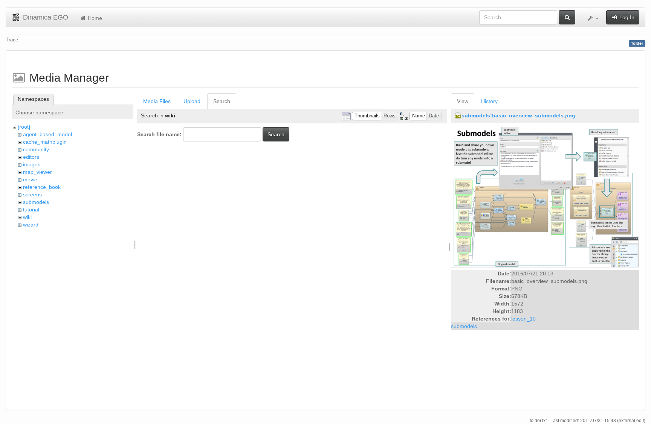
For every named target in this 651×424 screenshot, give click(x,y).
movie (30, 179)
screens (32, 194)
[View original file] (545, 197)
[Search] (567, 17)
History (489, 101)
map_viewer (37, 172)
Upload (191, 101)
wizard (30, 225)
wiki (27, 217)
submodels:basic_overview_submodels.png (518, 115)
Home (94, 18)
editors (31, 157)
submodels (36, 202)
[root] (24, 127)
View (462, 101)
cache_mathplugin (45, 142)
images (31, 164)
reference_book (42, 187)
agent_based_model (47, 134)
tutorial (31, 210)
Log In (626, 17)
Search (221, 101)
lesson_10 (523, 319)
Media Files (157, 101)
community (36, 149)
